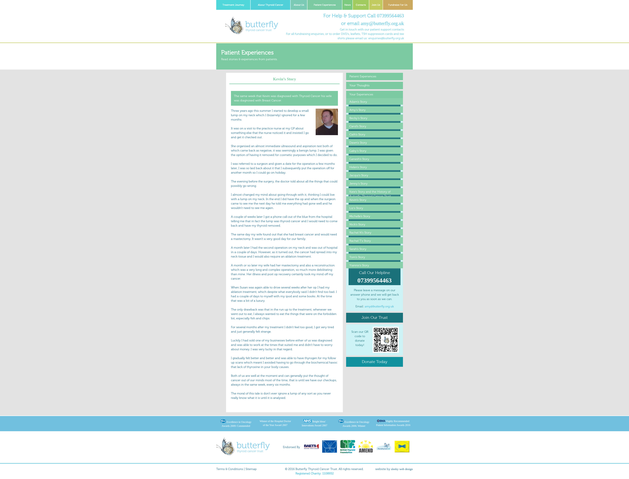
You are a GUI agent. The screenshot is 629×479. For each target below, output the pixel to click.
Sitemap (251, 469)
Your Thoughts (359, 85)
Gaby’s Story (357, 151)
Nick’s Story (357, 224)
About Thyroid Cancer (270, 5)
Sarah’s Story (357, 249)
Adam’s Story (358, 102)
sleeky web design (402, 469)
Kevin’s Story (357, 200)
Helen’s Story (358, 167)
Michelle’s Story (359, 216)
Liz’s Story (356, 208)
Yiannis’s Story (359, 265)
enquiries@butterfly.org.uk (386, 38)
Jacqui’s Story (358, 175)
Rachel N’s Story (360, 232)
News (347, 5)
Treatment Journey (233, 5)
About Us (299, 5)
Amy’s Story (357, 110)
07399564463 (390, 15)
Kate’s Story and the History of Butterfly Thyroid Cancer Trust (370, 194)
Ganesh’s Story (359, 159)
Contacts (361, 5)
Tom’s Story (357, 257)
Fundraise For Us (397, 5)
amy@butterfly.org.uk (382, 23)
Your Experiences (361, 94)
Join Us (376, 5)
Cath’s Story (357, 134)
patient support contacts (387, 29)
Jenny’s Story (358, 183)
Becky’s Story (358, 118)
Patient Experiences (325, 5)
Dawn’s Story (358, 142)
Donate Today (374, 362)
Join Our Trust (375, 317)
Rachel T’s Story (360, 241)
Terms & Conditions (229, 469)
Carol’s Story (357, 126)
